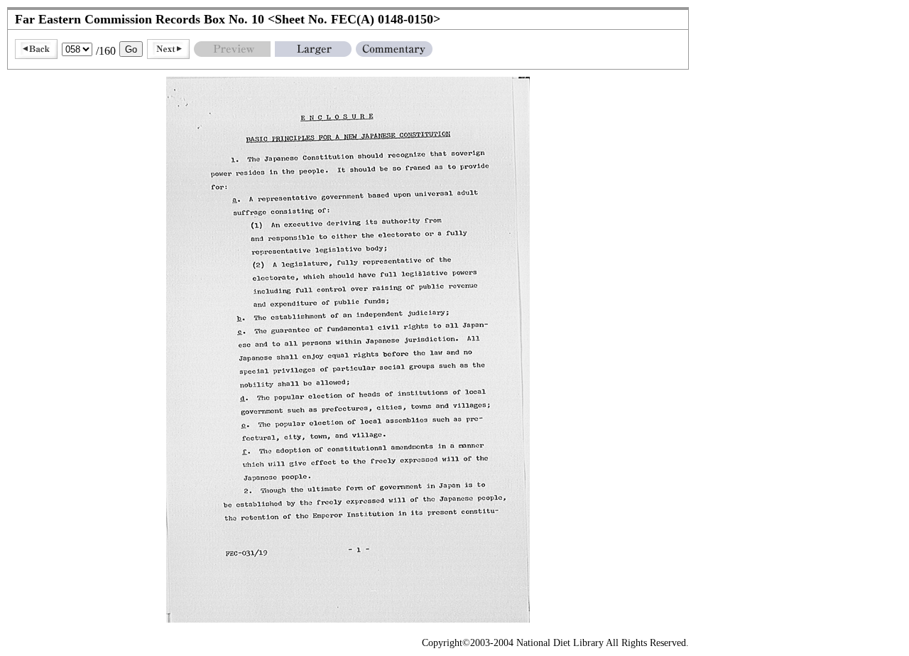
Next (168, 49)
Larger (313, 49)
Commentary (394, 49)
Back (36, 49)
